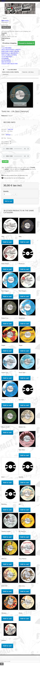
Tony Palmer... (23, 558)
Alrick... (21, 613)
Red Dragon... (5, 291)
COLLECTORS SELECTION (9, 63)
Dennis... (21, 477)
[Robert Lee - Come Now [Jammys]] (10, 307)
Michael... (22, 400)
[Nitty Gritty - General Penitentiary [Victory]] (10, 225)
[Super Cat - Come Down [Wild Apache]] (10, 361)
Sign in (3, 1)
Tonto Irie (10, 129)
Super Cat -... (5, 372)
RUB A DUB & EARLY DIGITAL (10, 51)
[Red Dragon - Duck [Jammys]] (10, 280)
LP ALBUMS (5, 58)
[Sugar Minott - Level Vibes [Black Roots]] (10, 334)
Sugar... (3, 345)
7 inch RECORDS (6, 48)
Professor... (22, 263)
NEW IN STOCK (6, 62)
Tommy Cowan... (6, 531)
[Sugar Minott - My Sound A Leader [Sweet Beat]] (27, 334)
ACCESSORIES (6, 60)
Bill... (20, 504)
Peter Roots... (5, 263)
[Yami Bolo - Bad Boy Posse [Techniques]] (27, 439)
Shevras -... (5, 558)
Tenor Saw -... (23, 372)
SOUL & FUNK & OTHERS (9, 55)
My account (6, 679)
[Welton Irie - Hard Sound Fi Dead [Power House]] (27, 416)
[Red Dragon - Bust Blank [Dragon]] (27, 280)
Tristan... (4, 400)
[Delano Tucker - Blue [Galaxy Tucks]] (10, 629)
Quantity (5, 191)
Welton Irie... (23, 427)
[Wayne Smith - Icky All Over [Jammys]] (10, 416)
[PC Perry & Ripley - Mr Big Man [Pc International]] (27, 520)
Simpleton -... (23, 318)
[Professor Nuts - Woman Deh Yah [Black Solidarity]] (27, 253)
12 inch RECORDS (6, 56)
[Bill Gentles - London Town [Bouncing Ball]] (27, 493)
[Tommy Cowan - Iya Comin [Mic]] (10, 520)
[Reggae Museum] (20, 8)
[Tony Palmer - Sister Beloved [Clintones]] (27, 547)
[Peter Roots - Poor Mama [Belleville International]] (10, 253)
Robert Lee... (5, 318)
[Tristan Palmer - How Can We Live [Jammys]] (10, 389)
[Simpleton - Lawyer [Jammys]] (27, 307)
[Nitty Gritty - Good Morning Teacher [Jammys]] (27, 225)
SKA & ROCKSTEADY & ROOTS (10, 49)
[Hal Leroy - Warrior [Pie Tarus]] (27, 575)
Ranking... (4, 504)
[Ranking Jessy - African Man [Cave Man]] (10, 493)
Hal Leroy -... (23, 586)
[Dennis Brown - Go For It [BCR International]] (27, 466)
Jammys (8, 134)
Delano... (4, 640)
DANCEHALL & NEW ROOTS (9, 53)
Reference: (4, 115)
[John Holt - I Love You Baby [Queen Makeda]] (10, 575)
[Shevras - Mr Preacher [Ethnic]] (10, 547)
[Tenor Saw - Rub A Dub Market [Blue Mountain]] (27, 361)
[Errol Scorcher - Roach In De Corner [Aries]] (10, 466)
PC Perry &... (23, 531)
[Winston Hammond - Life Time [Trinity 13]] (10, 602)
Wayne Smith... (6, 427)
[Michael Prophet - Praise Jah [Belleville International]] (27, 389)
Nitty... (3, 236)
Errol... (3, 477)
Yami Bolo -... (23, 450)
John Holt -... (5, 586)
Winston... (4, 613)
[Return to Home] (3, 70)
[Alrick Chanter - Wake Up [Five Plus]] (27, 602)
